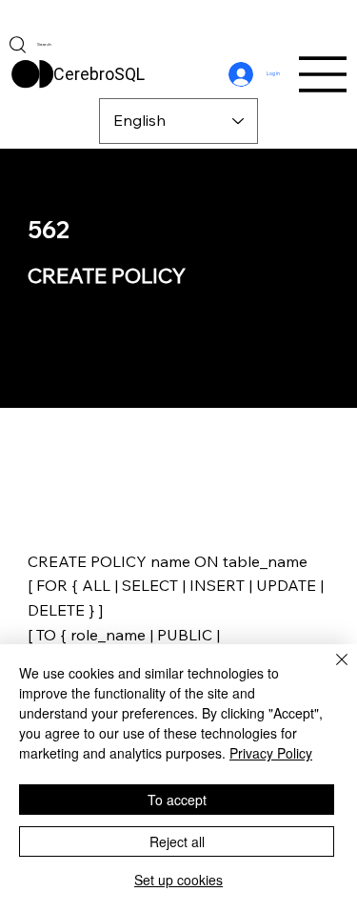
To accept (177, 799)
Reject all (177, 841)
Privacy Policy (270, 752)
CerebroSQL (99, 74)
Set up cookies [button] (178, 879)
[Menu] (323, 74)
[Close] (330, 671)
